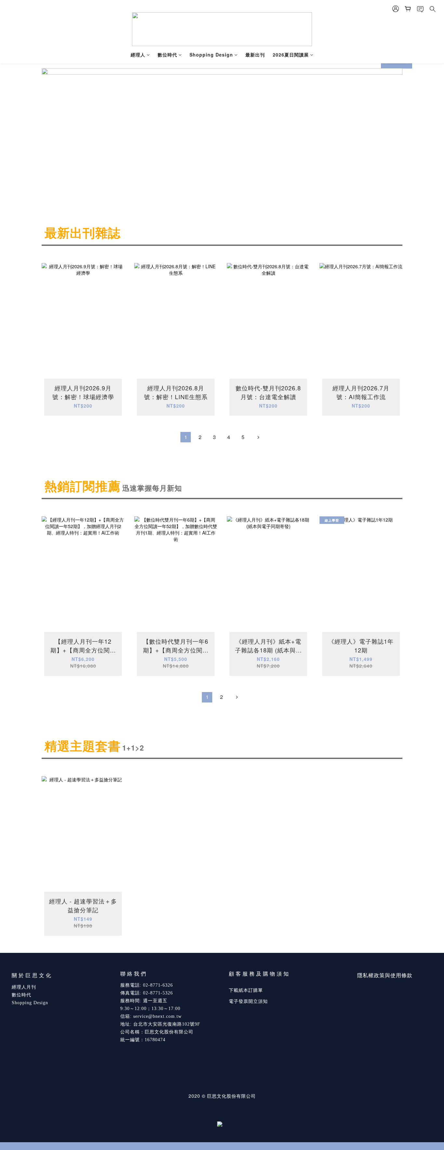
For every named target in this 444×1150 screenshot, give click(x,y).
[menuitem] (185, 437)
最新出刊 (255, 54)
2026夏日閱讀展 (291, 54)
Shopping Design (211, 54)
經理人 (138, 54)
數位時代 (167, 54)
